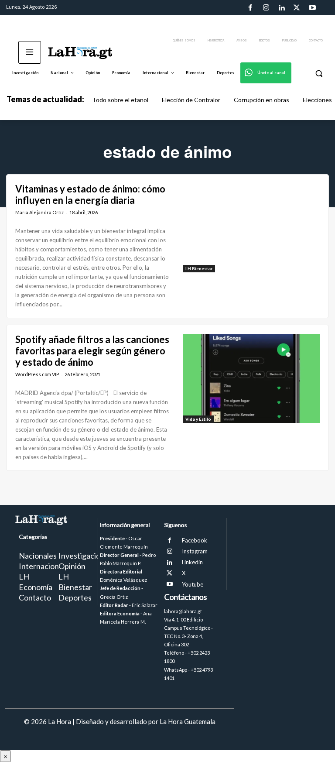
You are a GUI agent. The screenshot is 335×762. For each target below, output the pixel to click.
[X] (169, 573)
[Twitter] (296, 7)
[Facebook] (250, 7)
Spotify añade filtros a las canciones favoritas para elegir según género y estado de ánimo (92, 350)
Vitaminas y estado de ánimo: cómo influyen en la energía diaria (90, 194)
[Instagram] (265, 7)
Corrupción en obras (261, 99)
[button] (318, 73)
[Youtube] (312, 7)
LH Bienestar (198, 268)
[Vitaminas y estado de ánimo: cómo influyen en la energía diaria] (251, 227)
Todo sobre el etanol (120, 99)
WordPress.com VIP (37, 374)
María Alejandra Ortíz (39, 212)
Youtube (192, 584)
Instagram (195, 551)
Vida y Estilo (198, 419)
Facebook (194, 540)
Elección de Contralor (191, 99)
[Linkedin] (281, 7)
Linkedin (192, 562)
